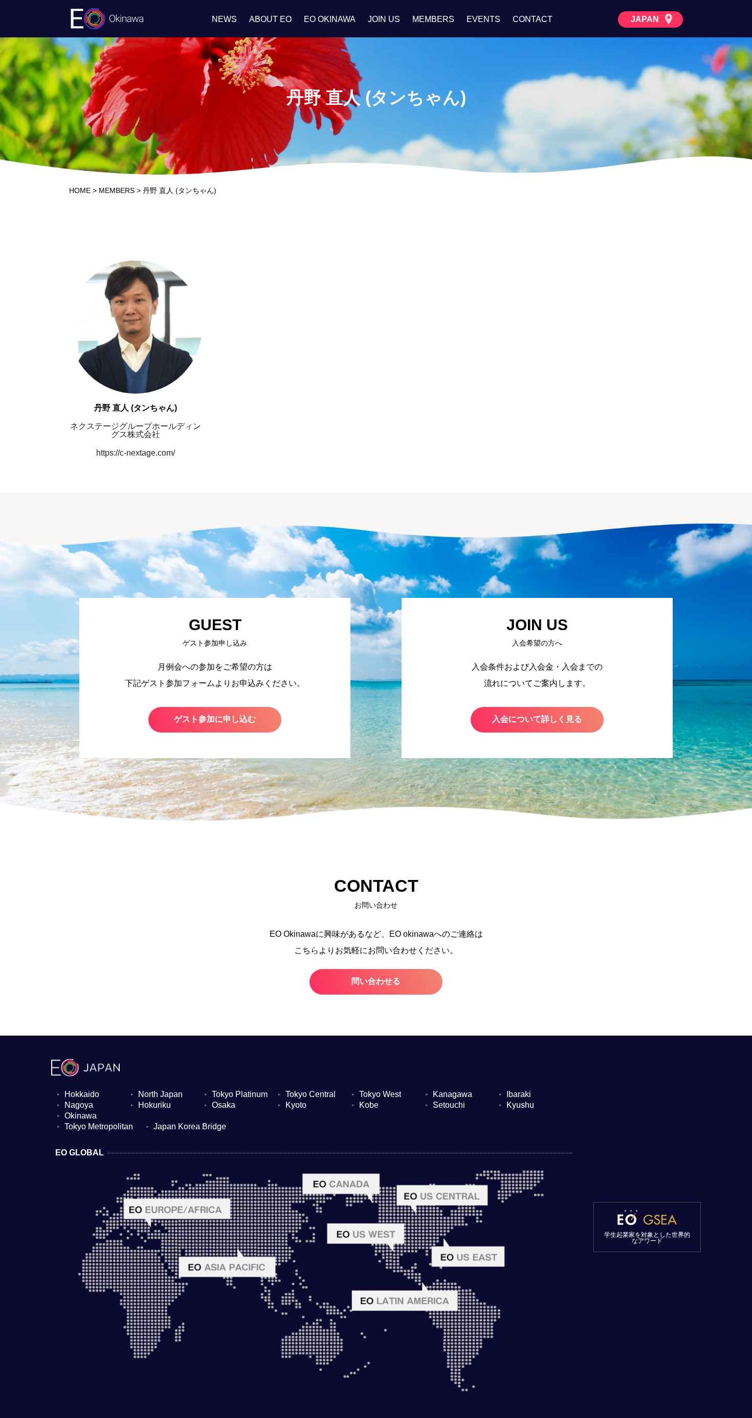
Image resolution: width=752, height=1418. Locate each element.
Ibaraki (518, 1094)
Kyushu (520, 1105)
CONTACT (532, 19)
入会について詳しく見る (537, 719)
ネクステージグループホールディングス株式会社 (135, 430)
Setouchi (449, 1105)
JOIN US (384, 19)
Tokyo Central (310, 1094)
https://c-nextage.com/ (135, 452)
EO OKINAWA (330, 19)
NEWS (224, 19)
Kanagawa (452, 1094)
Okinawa (80, 1116)
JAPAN (646, 19)
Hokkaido (81, 1094)
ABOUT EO (270, 19)
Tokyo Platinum (240, 1094)
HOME (80, 190)
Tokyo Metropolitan (98, 1127)
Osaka (223, 1105)
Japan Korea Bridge (189, 1127)
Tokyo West (380, 1094)
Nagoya (78, 1105)
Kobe (369, 1105)
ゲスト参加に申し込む (215, 719)
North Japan (160, 1094)
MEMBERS (433, 19)
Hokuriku (154, 1105)
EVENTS (483, 19)
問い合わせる (376, 981)
